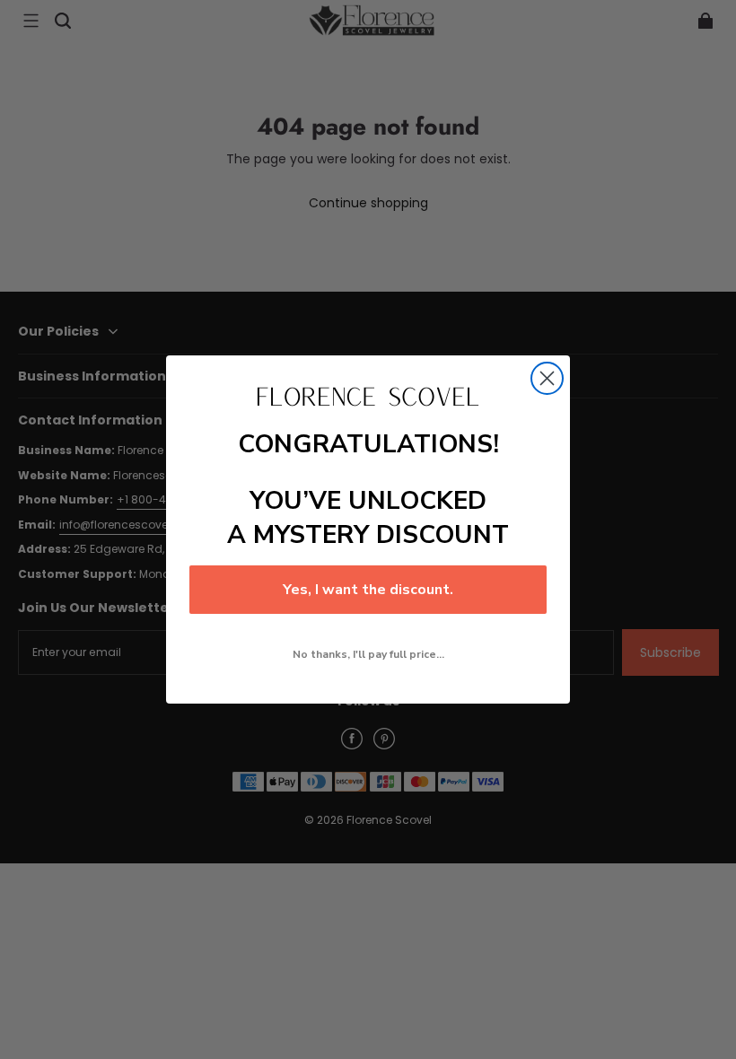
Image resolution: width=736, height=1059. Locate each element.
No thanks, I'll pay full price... (368, 654)
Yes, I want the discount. (368, 590)
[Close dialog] (547, 378)
